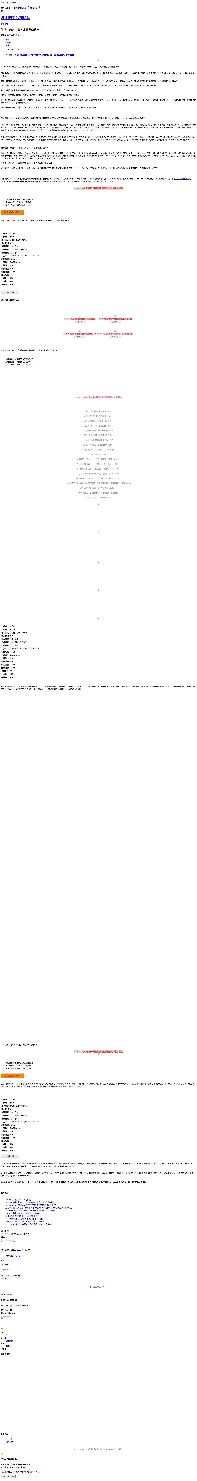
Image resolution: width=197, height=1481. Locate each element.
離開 (13, 1476)
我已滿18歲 (5, 1476)
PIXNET (81, 1449)
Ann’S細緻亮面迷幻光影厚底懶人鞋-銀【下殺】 (24, 1219)
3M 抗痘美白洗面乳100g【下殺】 (18, 1200)
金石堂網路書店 (70, 128)
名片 (7, 45)
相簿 (7, 40)
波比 (3, 1237)
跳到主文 (4, 24)
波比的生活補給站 (15, 18)
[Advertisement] (98, 1392)
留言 (19, 1250)
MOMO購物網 (37, 128)
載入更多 (5, 1264)
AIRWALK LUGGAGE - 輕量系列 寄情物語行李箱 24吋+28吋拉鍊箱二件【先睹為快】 (39, 1208)
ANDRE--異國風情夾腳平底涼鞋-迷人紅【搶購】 (25, 1222)
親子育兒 (18, 1256)
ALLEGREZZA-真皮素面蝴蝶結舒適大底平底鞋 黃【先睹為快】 (31, 1205)
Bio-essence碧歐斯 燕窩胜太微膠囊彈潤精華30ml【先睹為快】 (30, 1202)
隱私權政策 (111, 1449)
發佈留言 (5, 1278)
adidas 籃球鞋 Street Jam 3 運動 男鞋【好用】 (23, 1213)
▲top (3, 1260)
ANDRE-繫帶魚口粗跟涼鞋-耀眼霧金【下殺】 (23, 1216)
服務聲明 (120, 1449)
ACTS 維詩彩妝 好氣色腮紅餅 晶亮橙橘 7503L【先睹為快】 (29, 1224)
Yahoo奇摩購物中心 (21, 128)
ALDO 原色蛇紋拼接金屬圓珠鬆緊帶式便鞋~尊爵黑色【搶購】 (30, 1211)
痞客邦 (13, 1250)
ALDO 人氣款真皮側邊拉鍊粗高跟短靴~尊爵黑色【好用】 (40, 55)
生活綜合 (19, 35)
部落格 (8, 43)
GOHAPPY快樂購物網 (53, 128)
